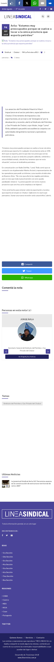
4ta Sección (8, 564)
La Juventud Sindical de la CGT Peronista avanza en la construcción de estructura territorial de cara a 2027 (31, 483)
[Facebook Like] (11, 3)
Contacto (40, 638)
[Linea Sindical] (18, 16)
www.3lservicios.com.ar (27, 658)
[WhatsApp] (35, 3)
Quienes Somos (16, 638)
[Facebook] (41, 9)
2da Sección (8, 557)
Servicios (29, 638)
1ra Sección (7, 553)
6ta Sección (8, 572)
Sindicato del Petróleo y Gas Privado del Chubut (22, 403)
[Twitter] (47, 9)
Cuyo (5, 611)
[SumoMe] (50, 3)
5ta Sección (8, 568)
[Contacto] (51, 9)
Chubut (16, 52)
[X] (27, 3)
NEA (5, 604)
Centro (6, 600)
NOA (5, 607)
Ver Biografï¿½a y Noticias (27, 357)
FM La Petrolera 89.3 (30, 52)
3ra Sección (7, 561)
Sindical (8, 52)
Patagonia (7, 615)
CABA (5, 596)
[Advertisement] (27, 85)
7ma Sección (8, 576)
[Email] (42, 3)
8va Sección (8, 580)
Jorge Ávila (27, 319)
